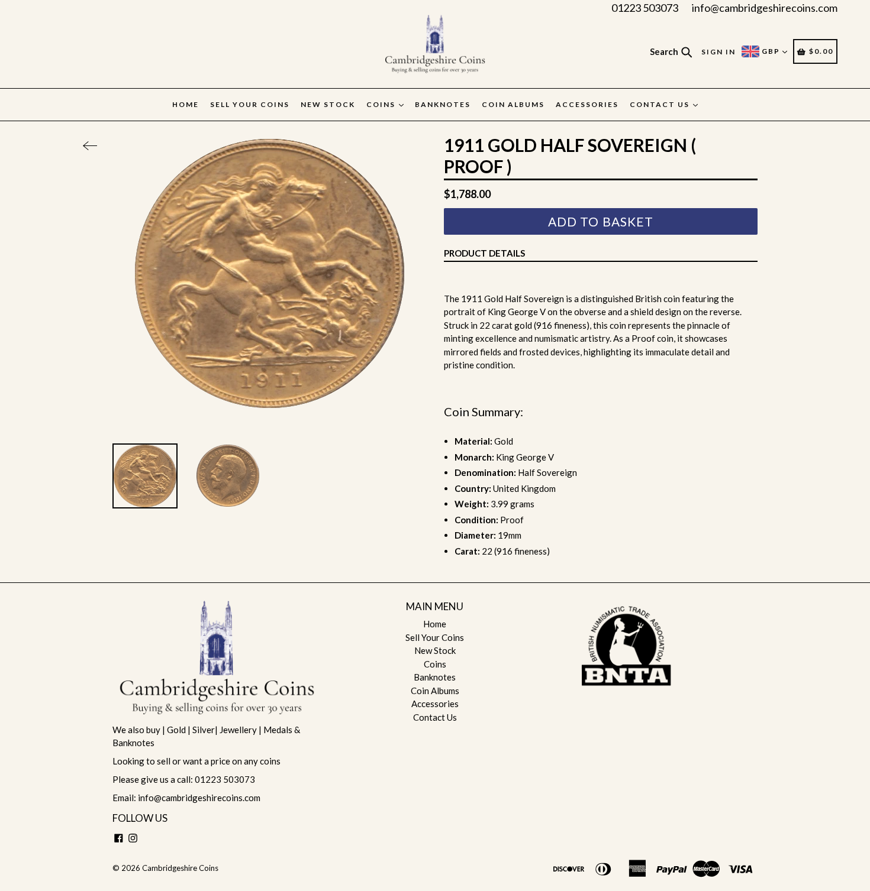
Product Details (484, 253)
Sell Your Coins (249, 104)
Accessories (587, 104)
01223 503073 (644, 7)
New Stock (328, 104)
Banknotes (443, 104)
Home (185, 104)
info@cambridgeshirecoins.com (764, 7)
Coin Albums (513, 104)
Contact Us (661, 104)
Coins (382, 104)
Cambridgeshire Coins (180, 868)
